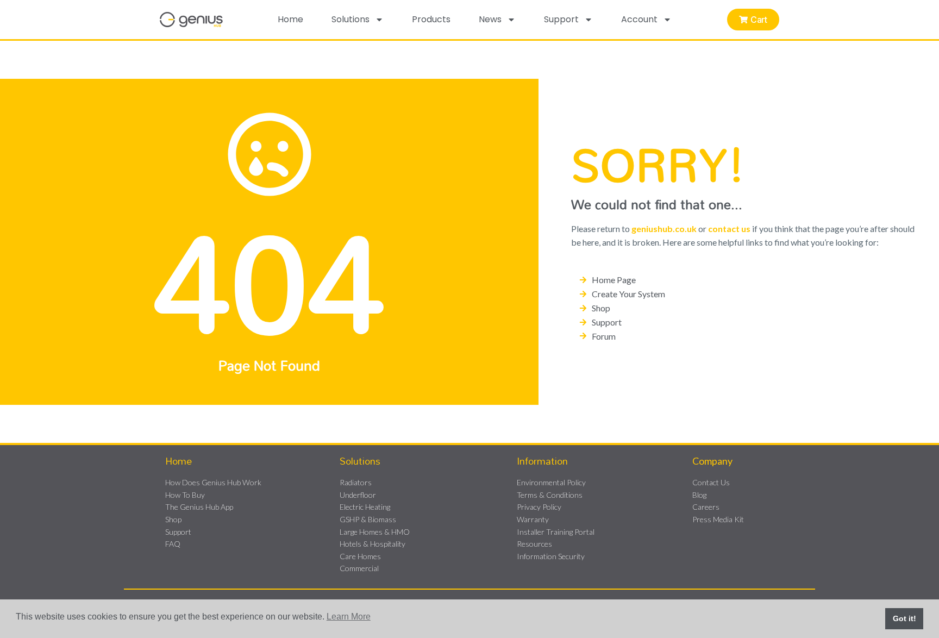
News (490, 19)
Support (561, 19)
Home (290, 19)
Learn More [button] (349, 616)
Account (639, 19)
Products (431, 19)
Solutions (350, 19)
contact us (729, 228)
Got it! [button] (904, 618)
